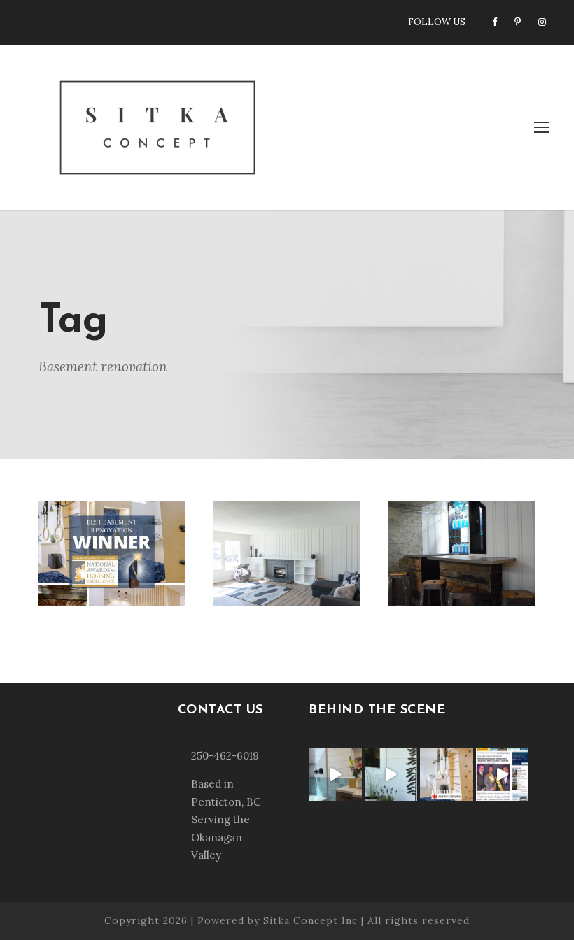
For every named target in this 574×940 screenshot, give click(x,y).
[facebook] (494, 22)
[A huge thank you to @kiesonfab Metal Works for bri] (391, 775)
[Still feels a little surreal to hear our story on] (446, 775)
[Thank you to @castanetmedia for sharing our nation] (502, 775)
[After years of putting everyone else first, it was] (335, 775)
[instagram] (542, 22)
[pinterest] (517, 22)
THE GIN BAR (462, 529)
